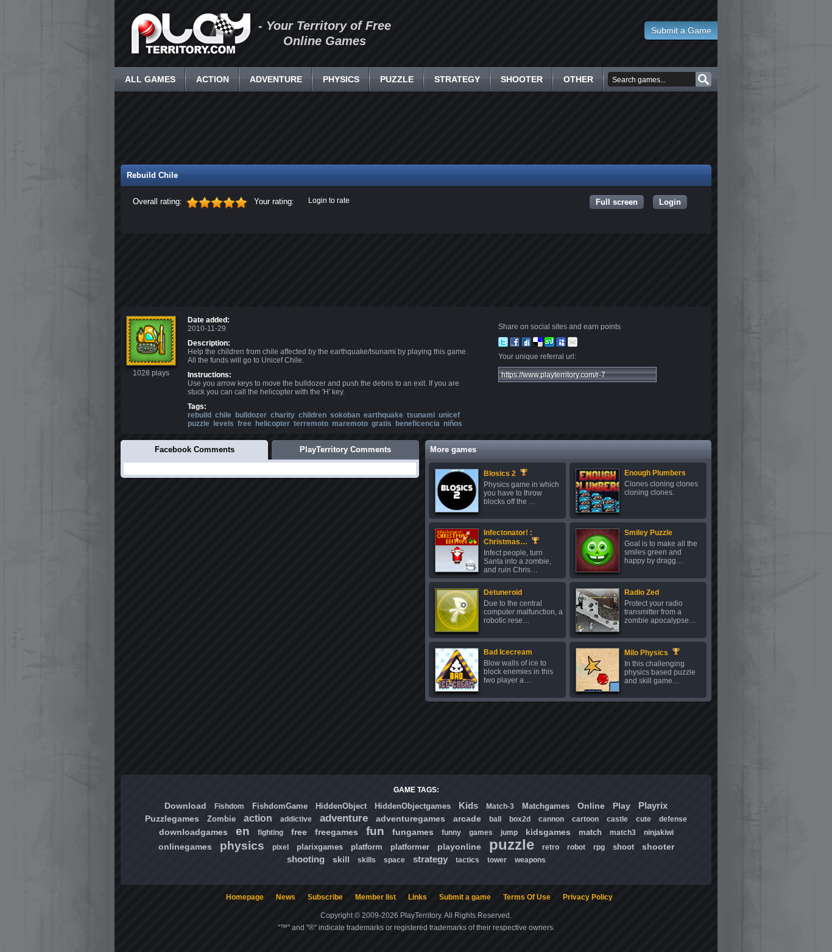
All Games (150, 79)
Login (670, 202)
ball (495, 819)
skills (367, 860)
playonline (459, 846)
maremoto (350, 423)
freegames (336, 832)
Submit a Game (681, 30)
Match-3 (500, 806)
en (243, 831)
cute (643, 819)
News (285, 897)
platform (367, 846)
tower (497, 860)
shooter (658, 846)
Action (212, 79)
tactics (467, 860)
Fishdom (229, 806)
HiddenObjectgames (413, 806)
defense (673, 819)
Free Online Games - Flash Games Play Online (191, 33)
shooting (306, 859)
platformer (409, 846)
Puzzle (397, 79)
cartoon (585, 819)
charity (282, 415)
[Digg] (526, 344)
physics (242, 845)
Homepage (245, 897)
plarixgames (320, 846)
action (258, 818)
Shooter (522, 79)
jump (509, 832)
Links (417, 897)
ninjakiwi (659, 832)
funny (451, 832)
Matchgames (545, 806)
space (394, 860)
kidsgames (548, 832)
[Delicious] (538, 344)
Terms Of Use (527, 897)
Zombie (221, 818)
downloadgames (193, 832)
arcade (467, 818)
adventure (344, 818)
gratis (382, 423)
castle (617, 819)
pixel (280, 847)
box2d (520, 819)
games (481, 832)
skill (341, 859)
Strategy (457, 79)
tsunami (421, 415)
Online (591, 806)
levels (223, 423)
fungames (413, 832)
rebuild (199, 415)
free (245, 423)
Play (621, 806)
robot (576, 847)
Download (185, 806)
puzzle (199, 423)
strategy (430, 859)
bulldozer (251, 415)
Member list (375, 897)
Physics (341, 79)
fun (375, 831)
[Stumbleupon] (549, 344)
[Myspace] (561, 344)
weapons (530, 860)
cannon (551, 819)
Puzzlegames (172, 818)
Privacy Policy (588, 897)
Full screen (617, 202)
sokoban (345, 415)
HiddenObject (341, 806)
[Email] (572, 344)
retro (550, 847)
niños (452, 423)
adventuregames (410, 818)
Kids (468, 805)
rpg (599, 847)
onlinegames (185, 846)
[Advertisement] (416, 128)
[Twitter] (503, 344)
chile (223, 415)
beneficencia (417, 423)
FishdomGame (280, 806)
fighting (270, 832)
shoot (623, 846)
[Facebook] (515, 344)
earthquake (383, 415)
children (312, 415)
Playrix (653, 805)
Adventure (276, 79)
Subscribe (325, 897)
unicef (449, 415)
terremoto (311, 423)
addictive (296, 819)
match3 (623, 832)
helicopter (272, 423)
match (590, 832)
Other (578, 79)
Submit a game (465, 897)
